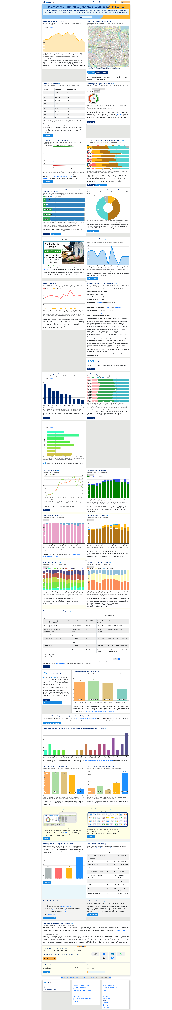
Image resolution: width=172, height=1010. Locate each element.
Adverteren (105, 1002)
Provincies (75, 989)
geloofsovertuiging (124, 929)
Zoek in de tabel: (109, 615)
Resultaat (75, 618)
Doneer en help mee (49, 958)
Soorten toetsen (48, 135)
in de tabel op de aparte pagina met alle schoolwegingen (100, 711)
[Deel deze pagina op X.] (104, 958)
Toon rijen (48, 656)
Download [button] (125, 2)
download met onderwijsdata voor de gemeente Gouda (99, 760)
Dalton (115, 930)
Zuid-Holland (118, 307)
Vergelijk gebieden (93, 231)
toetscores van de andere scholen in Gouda (61, 176)
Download (46, 838)
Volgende (125, 659)
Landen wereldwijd (78, 990)
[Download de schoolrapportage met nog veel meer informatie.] (108, 819)
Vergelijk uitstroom (101, 185)
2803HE (98, 305)
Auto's (74, 995)
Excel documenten (67, 832)
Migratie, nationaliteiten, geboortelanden (83, 1000)
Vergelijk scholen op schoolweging (53, 702)
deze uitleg (118, 114)
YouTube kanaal (107, 1007)
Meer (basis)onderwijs (49, 918)
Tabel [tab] (51, 27)
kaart (66, 911)
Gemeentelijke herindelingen (110, 987)
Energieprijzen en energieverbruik (82, 998)
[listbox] (98, 89)
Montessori (46, 932)
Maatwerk (105, 1006)
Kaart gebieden (107, 995)
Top (110, 977)
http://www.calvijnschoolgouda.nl (108, 313)
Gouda (107, 307)
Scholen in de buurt (101, 72)
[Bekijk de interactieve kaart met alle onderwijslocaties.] (108, 48)
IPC (122, 930)
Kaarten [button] (110, 2)
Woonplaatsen (82, 987)
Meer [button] (117, 2)
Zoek (95, 2)
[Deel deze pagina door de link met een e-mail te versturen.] (95, 954)
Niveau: (89, 89)
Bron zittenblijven (92, 278)
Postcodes (75, 987)
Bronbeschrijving (92, 914)
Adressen (75, 984)
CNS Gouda (99, 302)
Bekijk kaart (91, 72)
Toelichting (91, 122)
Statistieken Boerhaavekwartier (52, 723)
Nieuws (104, 989)
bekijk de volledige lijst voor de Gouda (104, 848)
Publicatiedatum (89, 618)
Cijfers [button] (102, 2)
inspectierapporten (61, 663)
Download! (91, 836)
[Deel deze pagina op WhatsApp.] (121, 954)
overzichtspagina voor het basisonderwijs (55, 910)
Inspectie (99, 618)
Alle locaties (47, 882)
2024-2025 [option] (96, 91)
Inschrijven (47, 972)
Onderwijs (75, 1001)
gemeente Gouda (51, 914)
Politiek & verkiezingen (79, 1003)
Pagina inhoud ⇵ (87, 17)
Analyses (105, 984)
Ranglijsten (105, 990)
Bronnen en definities (108, 985)
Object (109, 618)
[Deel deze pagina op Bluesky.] (112, 958)
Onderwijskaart (107, 996)
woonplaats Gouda (66, 906)
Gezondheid (76, 996)
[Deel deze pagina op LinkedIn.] (112, 954)
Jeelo (124, 930)
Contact (105, 1004)
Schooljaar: (90, 91)
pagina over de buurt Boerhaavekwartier (85, 718)
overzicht (45, 178)
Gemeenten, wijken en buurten (81, 985)
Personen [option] (90, 475)
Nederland (81, 989)
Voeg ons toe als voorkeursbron (97, 972)
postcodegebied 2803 (52, 415)
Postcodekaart (106, 998)
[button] (66, 21)
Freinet (119, 930)
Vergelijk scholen (56, 234)
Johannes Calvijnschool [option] (98, 89)
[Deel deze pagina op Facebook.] (104, 954)
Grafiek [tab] (46, 27)
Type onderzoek (48, 618)
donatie (47, 952)
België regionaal (87, 990)
